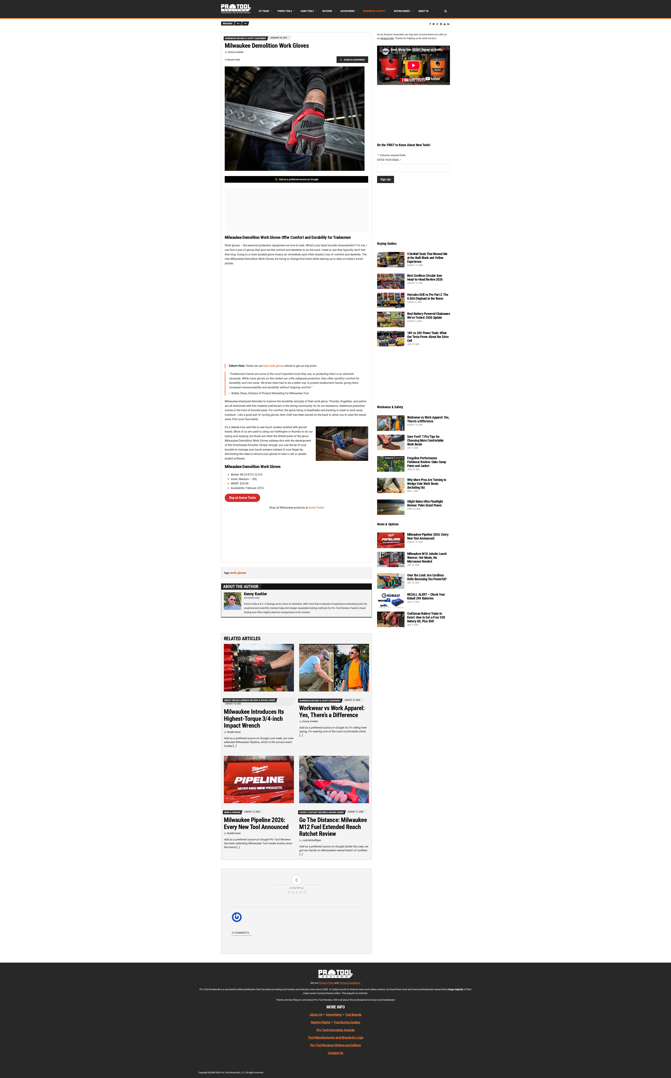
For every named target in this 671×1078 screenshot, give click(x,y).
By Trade (264, 11)
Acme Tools (316, 507)
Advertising (334, 1014)
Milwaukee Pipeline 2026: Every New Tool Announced (256, 823)
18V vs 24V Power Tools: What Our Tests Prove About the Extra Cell (428, 337)
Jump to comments (354, 59)
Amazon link (387, 38)
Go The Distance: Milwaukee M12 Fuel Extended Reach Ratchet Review (333, 826)
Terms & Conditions (349, 982)
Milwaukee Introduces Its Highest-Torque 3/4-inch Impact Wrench (254, 718)
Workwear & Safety (374, 11)
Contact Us (335, 1053)
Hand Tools (307, 11)
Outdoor (327, 11)
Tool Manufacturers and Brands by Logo (335, 1037)
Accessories (347, 11)
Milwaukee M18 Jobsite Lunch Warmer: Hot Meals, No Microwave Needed (427, 557)
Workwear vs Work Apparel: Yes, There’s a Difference (332, 711)
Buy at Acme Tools (242, 498)
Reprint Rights (320, 1022)
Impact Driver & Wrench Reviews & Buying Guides (249, 700)
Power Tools (284, 11)
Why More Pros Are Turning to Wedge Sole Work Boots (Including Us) (426, 484)
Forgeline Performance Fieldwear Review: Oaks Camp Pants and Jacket (426, 462)
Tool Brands (353, 1014)
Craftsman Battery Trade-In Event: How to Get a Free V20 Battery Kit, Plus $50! (426, 617)
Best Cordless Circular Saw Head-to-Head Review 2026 (425, 277)
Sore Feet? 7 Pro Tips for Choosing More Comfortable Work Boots (425, 440)
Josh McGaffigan (311, 840)
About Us (423, 11)
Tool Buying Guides (347, 1022)
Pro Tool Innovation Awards (335, 1030)
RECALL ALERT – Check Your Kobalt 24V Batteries (426, 596)
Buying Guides (402, 11)
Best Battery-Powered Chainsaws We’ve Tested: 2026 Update (428, 316)
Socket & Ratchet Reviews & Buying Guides (322, 812)
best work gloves (273, 365)
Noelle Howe (234, 732)
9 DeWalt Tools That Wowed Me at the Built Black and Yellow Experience (427, 258)
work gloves (238, 572)
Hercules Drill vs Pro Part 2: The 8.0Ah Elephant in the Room (427, 296)
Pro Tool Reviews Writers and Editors (335, 1045)
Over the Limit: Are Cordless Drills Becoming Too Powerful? (427, 577)
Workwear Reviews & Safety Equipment (245, 38)
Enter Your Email (389, 160)
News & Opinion (232, 812)
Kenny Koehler (236, 52)
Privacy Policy (326, 982)
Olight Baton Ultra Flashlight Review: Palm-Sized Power (425, 503)
